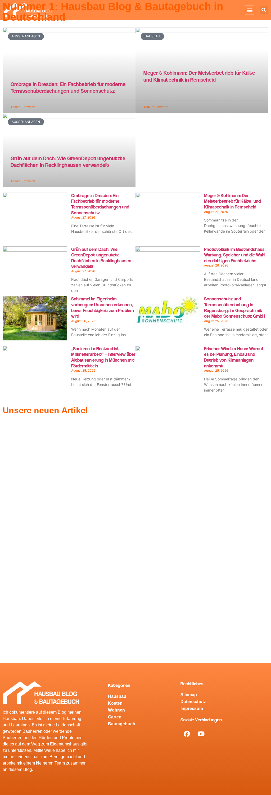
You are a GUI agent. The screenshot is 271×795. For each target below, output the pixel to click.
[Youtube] (201, 733)
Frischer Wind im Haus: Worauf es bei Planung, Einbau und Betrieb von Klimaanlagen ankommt (233, 357)
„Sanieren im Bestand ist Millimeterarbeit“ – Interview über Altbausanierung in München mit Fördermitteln (103, 357)
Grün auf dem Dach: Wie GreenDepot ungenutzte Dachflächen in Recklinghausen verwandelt (68, 161)
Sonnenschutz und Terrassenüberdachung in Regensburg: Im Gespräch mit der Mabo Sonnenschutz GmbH (234, 307)
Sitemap (188, 694)
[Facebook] (186, 733)
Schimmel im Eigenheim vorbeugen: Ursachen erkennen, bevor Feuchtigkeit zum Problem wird (102, 307)
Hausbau (117, 696)
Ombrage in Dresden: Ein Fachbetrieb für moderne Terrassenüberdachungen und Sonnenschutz (68, 87)
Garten (114, 717)
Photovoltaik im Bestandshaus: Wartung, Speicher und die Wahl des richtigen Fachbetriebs (234, 254)
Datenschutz (193, 701)
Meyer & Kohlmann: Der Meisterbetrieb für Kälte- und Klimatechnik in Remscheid (200, 76)
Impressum (191, 708)
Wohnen (116, 710)
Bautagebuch (121, 724)
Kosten (115, 703)
